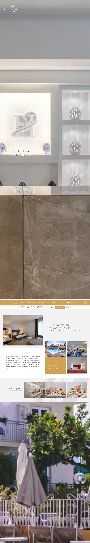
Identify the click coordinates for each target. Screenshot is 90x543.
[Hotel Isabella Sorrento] (12, 8)
